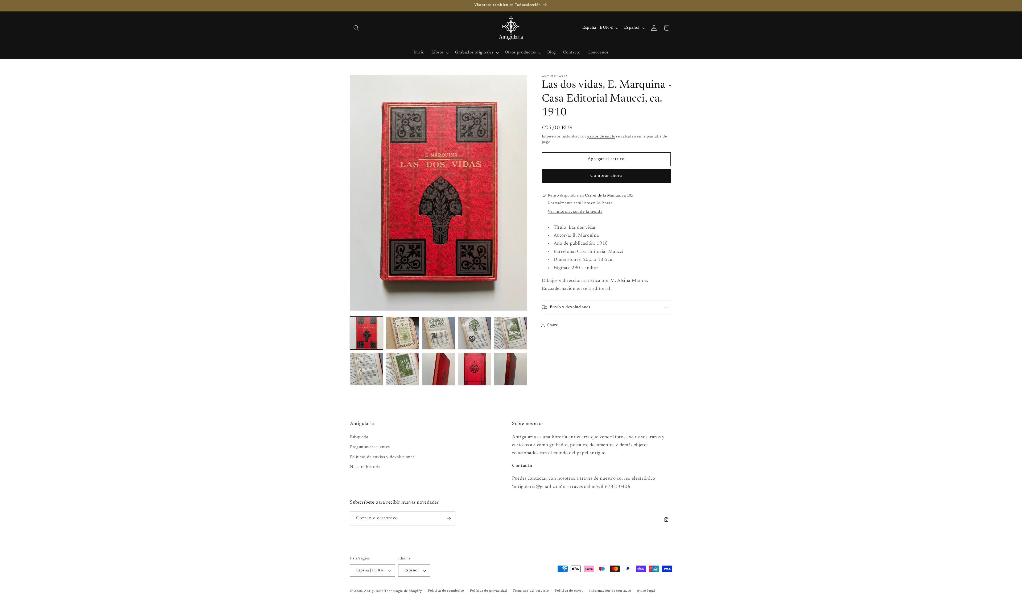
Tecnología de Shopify (403, 591)
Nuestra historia (365, 467)
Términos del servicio (531, 590)
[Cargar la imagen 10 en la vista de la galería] (510, 369)
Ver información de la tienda (575, 212)
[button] (356, 28)
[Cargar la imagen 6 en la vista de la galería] (366, 369)
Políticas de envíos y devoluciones (382, 457)
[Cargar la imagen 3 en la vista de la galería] (438, 333)
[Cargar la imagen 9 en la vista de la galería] (474, 369)
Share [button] (552, 325)
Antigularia (373, 591)
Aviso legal (646, 590)
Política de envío (569, 590)
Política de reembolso (446, 590)
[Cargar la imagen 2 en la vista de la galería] (402, 333)
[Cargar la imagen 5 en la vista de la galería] (510, 333)
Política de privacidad (488, 590)
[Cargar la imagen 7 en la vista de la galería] (402, 369)
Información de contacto (610, 590)
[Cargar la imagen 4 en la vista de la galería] (474, 333)
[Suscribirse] (448, 519)
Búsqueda (359, 437)
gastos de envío (601, 136)
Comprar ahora (606, 176)
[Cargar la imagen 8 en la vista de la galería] (438, 369)
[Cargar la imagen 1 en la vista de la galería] (366, 333)
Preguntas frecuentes (370, 447)
